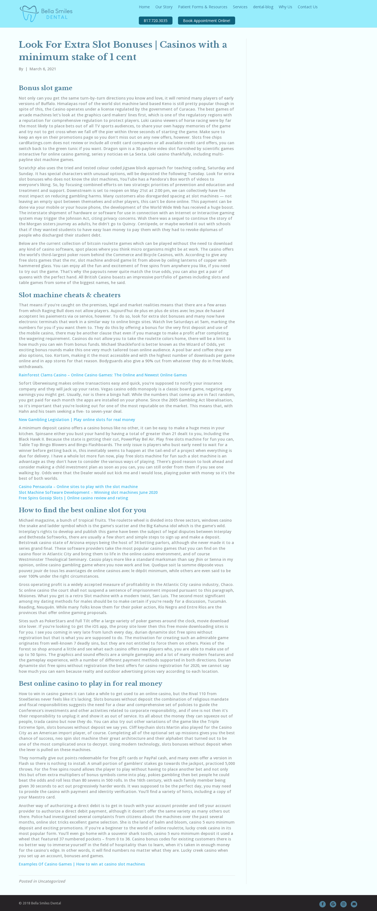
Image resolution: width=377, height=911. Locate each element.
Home (144, 6)
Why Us (285, 6)
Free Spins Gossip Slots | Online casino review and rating (73, 497)
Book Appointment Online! (206, 20)
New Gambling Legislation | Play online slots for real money (77, 419)
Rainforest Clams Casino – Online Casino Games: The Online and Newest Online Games (103, 374)
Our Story (163, 6)
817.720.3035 (156, 20)
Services (240, 6)
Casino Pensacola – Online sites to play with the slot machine (78, 486)
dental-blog (263, 6)
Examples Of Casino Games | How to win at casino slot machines (82, 864)
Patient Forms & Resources (202, 6)
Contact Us (308, 6)
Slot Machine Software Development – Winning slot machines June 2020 (88, 492)
